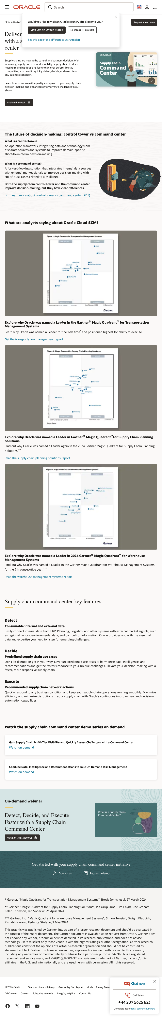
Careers (25, 993)
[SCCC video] (126, 69)
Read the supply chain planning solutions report (37, 458)
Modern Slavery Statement (101, 987)
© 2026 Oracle (12, 987)
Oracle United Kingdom (19, 22)
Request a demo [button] (99, 873)
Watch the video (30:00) (19, 837)
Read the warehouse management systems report (38, 577)
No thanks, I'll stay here (82, 29)
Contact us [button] (65, 873)
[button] (7, 7)
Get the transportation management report (34, 339)
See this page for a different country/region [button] (54, 39)
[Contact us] (155, 7)
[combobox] (89, 7)
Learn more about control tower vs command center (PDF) (50, 195)
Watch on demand (21, 747)
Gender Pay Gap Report (70, 987)
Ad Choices (11, 993)
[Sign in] (147, 7)
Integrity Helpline (66, 993)
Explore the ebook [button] (16, 102)
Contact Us (85, 993)
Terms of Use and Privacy (41, 987)
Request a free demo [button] (144, 22)
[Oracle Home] (27, 7)
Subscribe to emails (43, 993)
